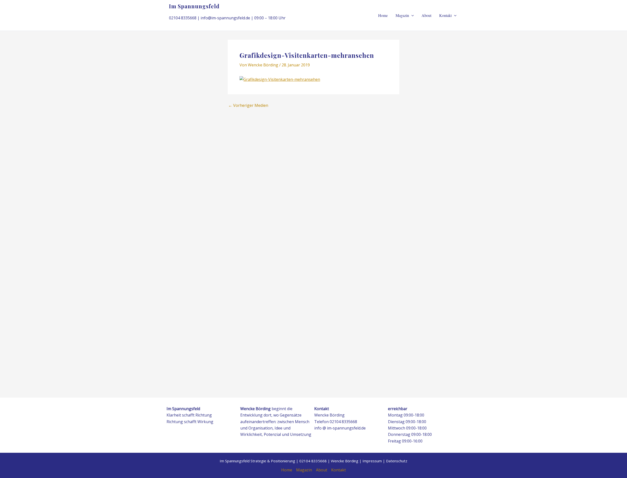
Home (383, 15)
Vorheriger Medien (248, 105)
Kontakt (445, 15)
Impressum (372, 460)
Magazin (402, 15)
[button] (411, 15)
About (426, 15)
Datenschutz (396, 460)
